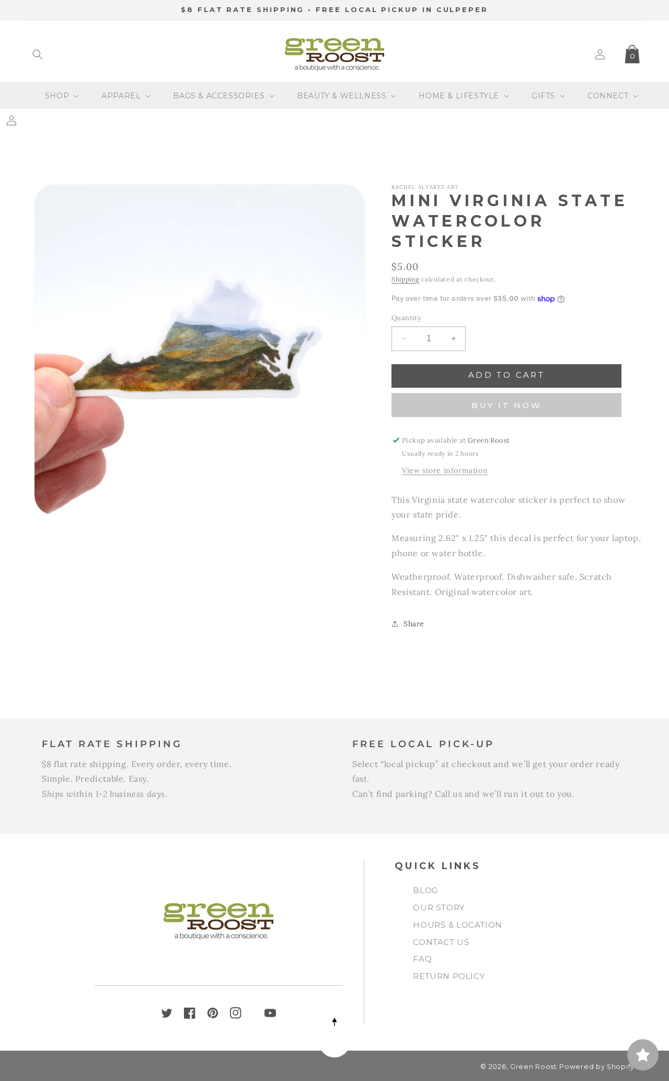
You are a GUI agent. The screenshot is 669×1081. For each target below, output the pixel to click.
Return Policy (449, 976)
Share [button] (413, 623)
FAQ (422, 959)
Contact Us (441, 942)
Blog (425, 890)
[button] (37, 54)
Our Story (438, 908)
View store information (445, 470)
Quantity (406, 317)
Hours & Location (457, 925)
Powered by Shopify (597, 1067)
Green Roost (533, 1067)
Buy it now (506, 405)
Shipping (405, 279)
